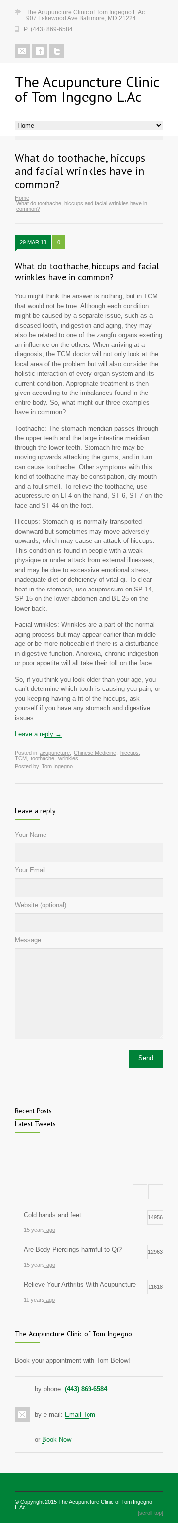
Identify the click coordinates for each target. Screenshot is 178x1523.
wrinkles (68, 758)
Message (28, 940)
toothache (42, 758)
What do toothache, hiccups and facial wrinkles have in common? (87, 271)
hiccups (129, 753)
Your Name (30, 835)
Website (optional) (40, 905)
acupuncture (55, 753)
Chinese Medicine (95, 753)
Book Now (56, 1439)
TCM (21, 758)
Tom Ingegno (57, 766)
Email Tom (80, 1414)
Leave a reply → (38, 733)
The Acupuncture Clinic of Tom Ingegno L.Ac (83, 1504)
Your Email (30, 870)
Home (22, 198)
